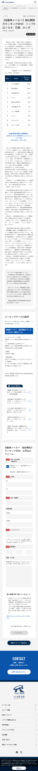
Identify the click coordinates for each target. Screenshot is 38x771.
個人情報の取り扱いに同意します (21, 626)
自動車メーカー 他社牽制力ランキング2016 (20, 466)
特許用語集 (5, 725)
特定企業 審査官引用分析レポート (20, 472)
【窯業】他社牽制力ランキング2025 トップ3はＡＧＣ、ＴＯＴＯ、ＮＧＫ (16, 419)
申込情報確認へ (19, 633)
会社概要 (4, 734)
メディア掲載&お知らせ (9, 720)
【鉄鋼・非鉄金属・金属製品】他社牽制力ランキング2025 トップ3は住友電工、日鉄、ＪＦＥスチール (17, 429)
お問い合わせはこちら (19, 672)
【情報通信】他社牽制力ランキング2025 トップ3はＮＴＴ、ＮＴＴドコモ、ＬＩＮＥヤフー (17, 401)
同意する (18, 768)
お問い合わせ (6, 739)
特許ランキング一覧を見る (19, 643)
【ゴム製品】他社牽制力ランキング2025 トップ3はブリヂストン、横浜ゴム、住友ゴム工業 (17, 410)
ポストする (31, 34)
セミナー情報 (6, 710)
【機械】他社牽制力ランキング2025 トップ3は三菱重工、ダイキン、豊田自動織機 (17, 392)
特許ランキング (6, 715)
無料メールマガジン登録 (9, 744)
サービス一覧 (6, 705)
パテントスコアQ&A (8, 729)
